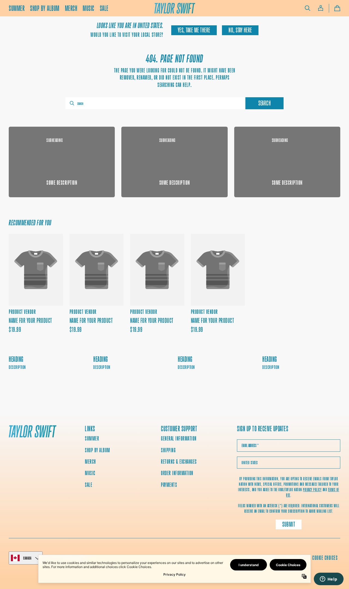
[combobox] (154, 103)
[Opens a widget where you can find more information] (329, 579)
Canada (27, 558)
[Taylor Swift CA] (32, 432)
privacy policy (312, 489)
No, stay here (240, 30)
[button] (308, 8)
